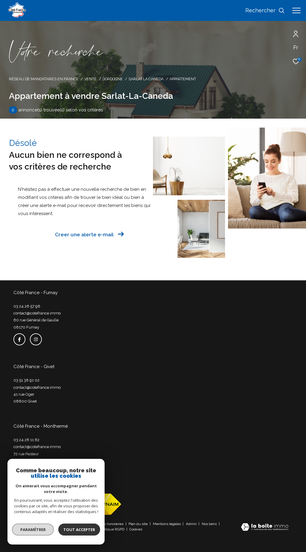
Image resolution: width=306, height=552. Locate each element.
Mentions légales (167, 524)
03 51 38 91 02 (26, 380)
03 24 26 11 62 (26, 440)
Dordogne (112, 79)
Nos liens (210, 524)
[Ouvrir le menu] (296, 10)
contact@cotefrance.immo (37, 313)
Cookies (135, 529)
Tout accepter (79, 529)
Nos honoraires (112, 524)
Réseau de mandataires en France (44, 79)
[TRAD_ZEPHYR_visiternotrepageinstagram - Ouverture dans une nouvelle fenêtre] (36, 339)
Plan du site (138, 524)
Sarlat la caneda (145, 79)
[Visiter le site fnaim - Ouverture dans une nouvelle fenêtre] (107, 504)
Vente (90, 79)
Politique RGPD (112, 529)
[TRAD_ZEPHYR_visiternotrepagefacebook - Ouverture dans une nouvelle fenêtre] (19, 339)
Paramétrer (33, 529)
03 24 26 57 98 (26, 306)
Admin (192, 524)
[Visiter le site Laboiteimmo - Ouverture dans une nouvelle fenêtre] (265, 527)
